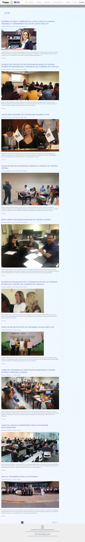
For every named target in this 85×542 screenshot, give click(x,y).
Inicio (26, 2)
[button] (34, 2)
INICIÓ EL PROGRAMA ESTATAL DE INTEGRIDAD (19, 477)
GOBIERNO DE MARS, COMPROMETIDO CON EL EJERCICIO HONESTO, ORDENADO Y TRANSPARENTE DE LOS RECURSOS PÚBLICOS (28, 22)
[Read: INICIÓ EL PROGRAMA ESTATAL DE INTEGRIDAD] (30, 494)
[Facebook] (80, 2)
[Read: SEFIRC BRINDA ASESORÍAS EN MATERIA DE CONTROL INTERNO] (30, 245)
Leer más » (3, 58)
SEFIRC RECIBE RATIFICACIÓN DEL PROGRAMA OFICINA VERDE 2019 (27, 327)
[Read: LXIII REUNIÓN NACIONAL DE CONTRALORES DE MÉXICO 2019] (30, 135)
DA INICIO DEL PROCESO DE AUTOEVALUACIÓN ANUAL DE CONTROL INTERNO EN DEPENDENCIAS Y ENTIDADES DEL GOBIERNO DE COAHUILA (30, 65)
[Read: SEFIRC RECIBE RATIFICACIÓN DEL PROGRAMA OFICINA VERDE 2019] (22, 343)
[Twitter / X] (81, 2)
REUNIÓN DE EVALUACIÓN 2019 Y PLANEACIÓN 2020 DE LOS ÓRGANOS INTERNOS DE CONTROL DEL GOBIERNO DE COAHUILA (29, 283)
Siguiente (55, 522)
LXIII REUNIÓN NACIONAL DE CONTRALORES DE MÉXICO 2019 (25, 115)
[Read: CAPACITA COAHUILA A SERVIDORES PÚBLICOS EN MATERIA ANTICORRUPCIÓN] (30, 447)
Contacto (74, 2)
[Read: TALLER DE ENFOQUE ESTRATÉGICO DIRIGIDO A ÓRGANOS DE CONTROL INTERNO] (30, 189)
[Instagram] (83, 2)
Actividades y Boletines (6, 26)
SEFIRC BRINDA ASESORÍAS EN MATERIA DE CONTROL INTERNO (26, 220)
